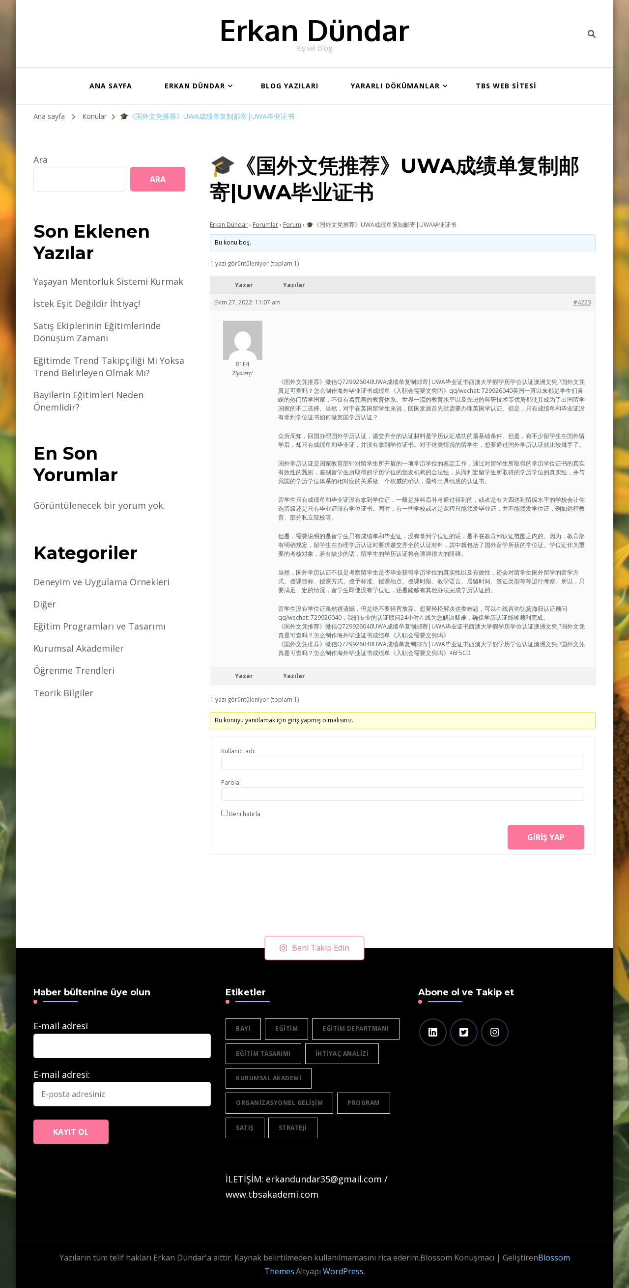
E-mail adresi (60, 1026)
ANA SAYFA (110, 85)
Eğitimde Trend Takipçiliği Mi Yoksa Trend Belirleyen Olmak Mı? (108, 367)
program (363, 1102)
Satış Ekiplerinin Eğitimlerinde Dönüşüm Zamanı (97, 332)
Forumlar (265, 224)
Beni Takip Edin (320, 947)
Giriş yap (546, 837)
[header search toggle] (592, 34)
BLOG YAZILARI (289, 85)
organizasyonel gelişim (279, 1102)
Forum (292, 224)
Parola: (231, 782)
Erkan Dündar (314, 29)
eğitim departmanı (355, 1028)
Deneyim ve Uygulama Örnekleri (101, 582)
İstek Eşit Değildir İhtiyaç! (86, 303)
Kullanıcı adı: (238, 751)
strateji (293, 1128)
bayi (243, 1028)
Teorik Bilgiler (63, 693)
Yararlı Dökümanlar (395, 85)
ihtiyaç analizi (342, 1053)
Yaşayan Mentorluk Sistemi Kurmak (108, 281)
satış (245, 1128)
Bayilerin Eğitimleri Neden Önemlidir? (88, 401)
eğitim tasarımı (263, 1053)
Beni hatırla (244, 814)
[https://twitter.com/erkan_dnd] (464, 1032)
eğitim (286, 1028)
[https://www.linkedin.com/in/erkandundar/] (433, 1032)
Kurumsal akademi (268, 1078)
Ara (40, 159)
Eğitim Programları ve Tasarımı (99, 626)
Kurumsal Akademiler (78, 648)
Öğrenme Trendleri (73, 670)
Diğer (44, 604)
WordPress (343, 1271)
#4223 (582, 302)
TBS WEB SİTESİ (506, 85)
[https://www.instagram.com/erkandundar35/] (495, 1032)
